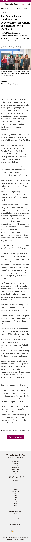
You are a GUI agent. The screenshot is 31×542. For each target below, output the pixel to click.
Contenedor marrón (14, 0)
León (11, 8)
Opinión (15, 503)
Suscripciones (15, 465)
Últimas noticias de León (15, 507)
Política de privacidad (14, 537)
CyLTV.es (16, 522)
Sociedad (25, 8)
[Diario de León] (15, 4)
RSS (15, 473)
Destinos (16, 501)
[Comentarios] (20, 46)
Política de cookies (24, 537)
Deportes (15, 489)
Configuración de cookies (12, 539)
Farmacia (14, 430)
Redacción (4, 81)
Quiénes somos (15, 461)
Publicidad (15, 463)
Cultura (15, 493)
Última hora (5, 8)
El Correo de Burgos (15, 518)
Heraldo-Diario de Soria (15, 520)
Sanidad (15, 495)
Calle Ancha (22, 0)
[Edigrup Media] (15, 531)
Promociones (15, 467)
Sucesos (15, 497)
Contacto (15, 471)
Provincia (17, 8)
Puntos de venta (15, 469)
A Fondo (15, 499)
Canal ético (21, 539)
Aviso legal (5, 537)
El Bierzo (15, 485)
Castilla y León (7, 430)
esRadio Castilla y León (15, 524)
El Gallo (15, 505)
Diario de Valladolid (15, 516)
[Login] (29, 4)
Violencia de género (23, 430)
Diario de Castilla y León (15, 513)
